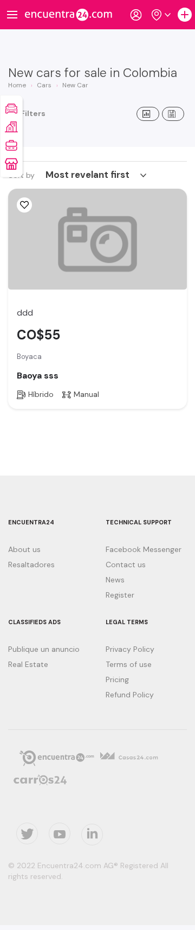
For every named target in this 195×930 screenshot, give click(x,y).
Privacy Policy (130, 649)
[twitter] (27, 833)
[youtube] (59, 833)
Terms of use (129, 664)
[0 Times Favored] (24, 205)
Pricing (117, 679)
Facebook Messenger (143, 549)
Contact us (126, 564)
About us (24, 549)
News (115, 580)
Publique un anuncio (44, 649)
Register (120, 595)
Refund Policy (130, 695)
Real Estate (28, 664)
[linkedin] (92, 834)
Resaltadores (31, 564)
